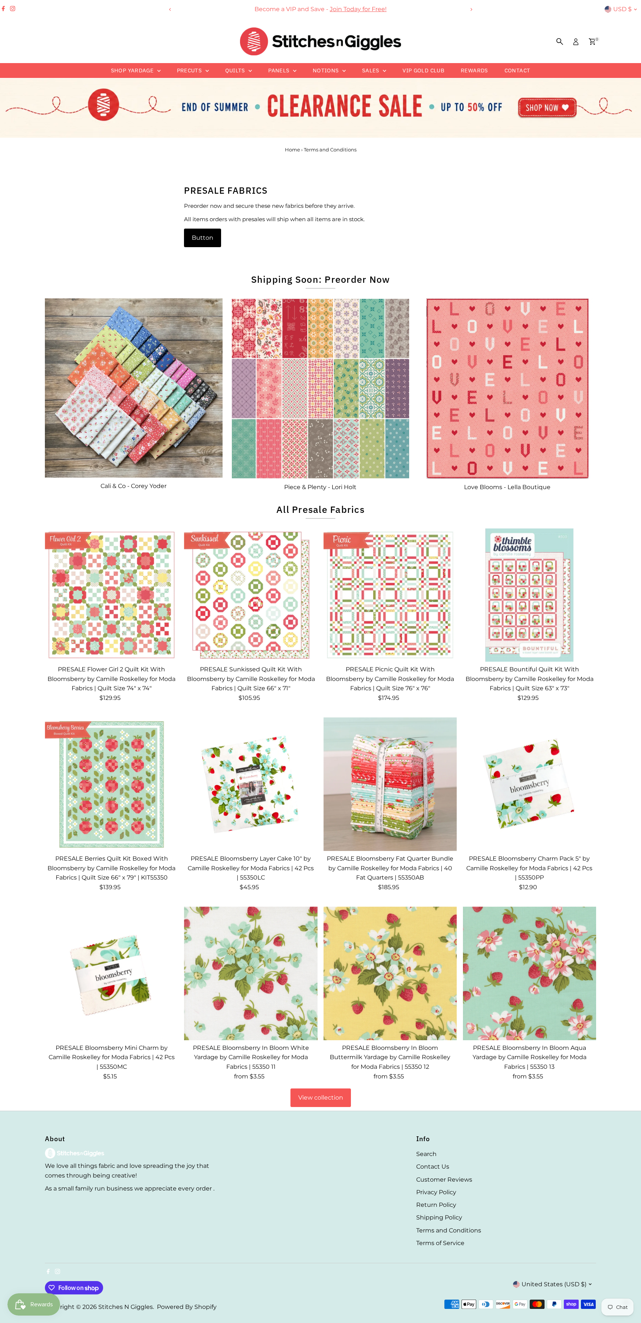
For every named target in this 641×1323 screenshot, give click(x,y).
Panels (279, 70)
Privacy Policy (436, 1192)
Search (426, 1153)
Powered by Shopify (187, 1306)
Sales (371, 70)
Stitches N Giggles (125, 1306)
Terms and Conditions (448, 1230)
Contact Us (432, 1166)
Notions (327, 70)
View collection (320, 1097)
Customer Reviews (444, 1179)
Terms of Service (440, 1243)
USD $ (622, 9)
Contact (517, 70)
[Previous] (170, 9)
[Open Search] (559, 41)
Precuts (190, 70)
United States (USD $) (554, 1284)
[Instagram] (12, 9)
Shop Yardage (133, 70)
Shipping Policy (439, 1217)
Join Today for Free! (358, 9)
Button (202, 237)
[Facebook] (3, 9)
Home (292, 150)
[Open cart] (592, 41)
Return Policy (436, 1204)
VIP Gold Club (423, 70)
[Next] (471, 9)
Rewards (474, 70)
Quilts (236, 70)
